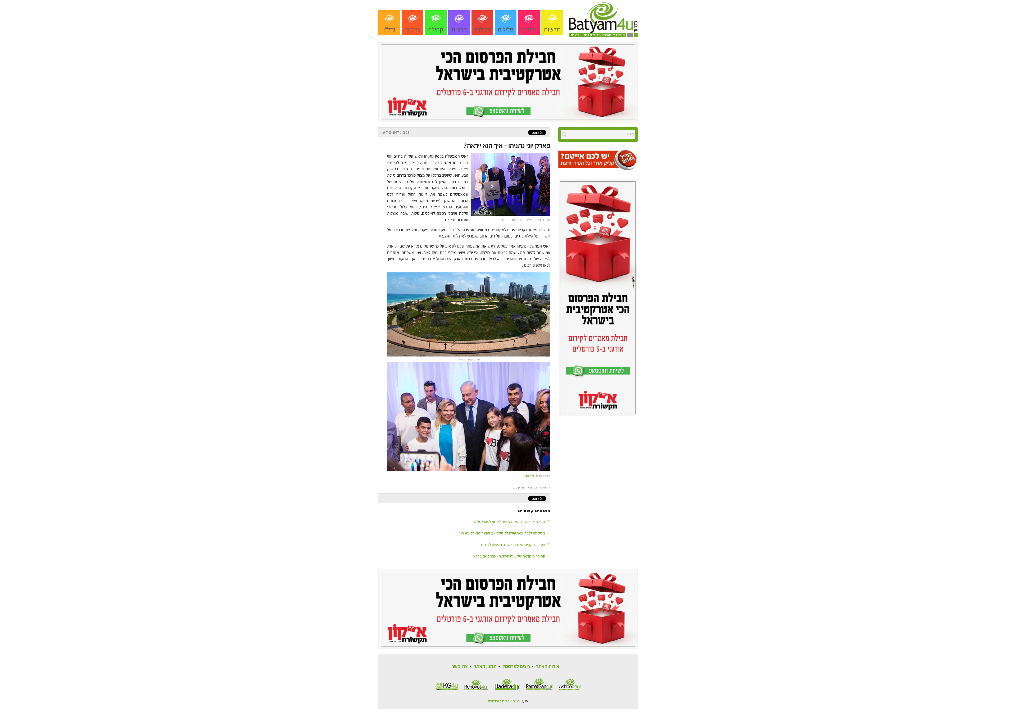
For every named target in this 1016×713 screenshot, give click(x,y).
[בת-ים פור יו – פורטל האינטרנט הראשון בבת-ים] (603, 18)
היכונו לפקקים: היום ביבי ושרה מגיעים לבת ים (513, 545)
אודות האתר (547, 666)
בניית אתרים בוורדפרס (504, 701)
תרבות (459, 29)
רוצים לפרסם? (516, 666)
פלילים (506, 29)
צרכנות (412, 29)
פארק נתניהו (517, 487)
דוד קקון (529, 476)
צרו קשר (460, 666)
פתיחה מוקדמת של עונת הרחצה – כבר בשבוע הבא (509, 556)
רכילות (482, 29)
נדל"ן (389, 29)
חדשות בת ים (538, 487)
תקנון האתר (485, 666)
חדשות (552, 29)
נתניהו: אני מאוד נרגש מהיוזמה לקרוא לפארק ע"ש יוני (507, 522)
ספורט (529, 29)
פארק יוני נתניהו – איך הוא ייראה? (507, 146)
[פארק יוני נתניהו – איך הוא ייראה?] (509, 184)
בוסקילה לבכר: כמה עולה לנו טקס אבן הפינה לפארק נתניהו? (502, 533)
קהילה (436, 29)
